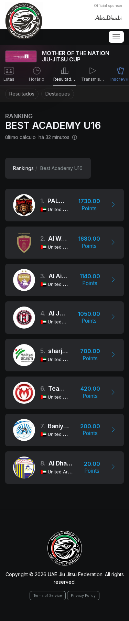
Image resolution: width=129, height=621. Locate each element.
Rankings (23, 168)
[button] (113, 205)
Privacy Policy (83, 595)
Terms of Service (47, 595)
